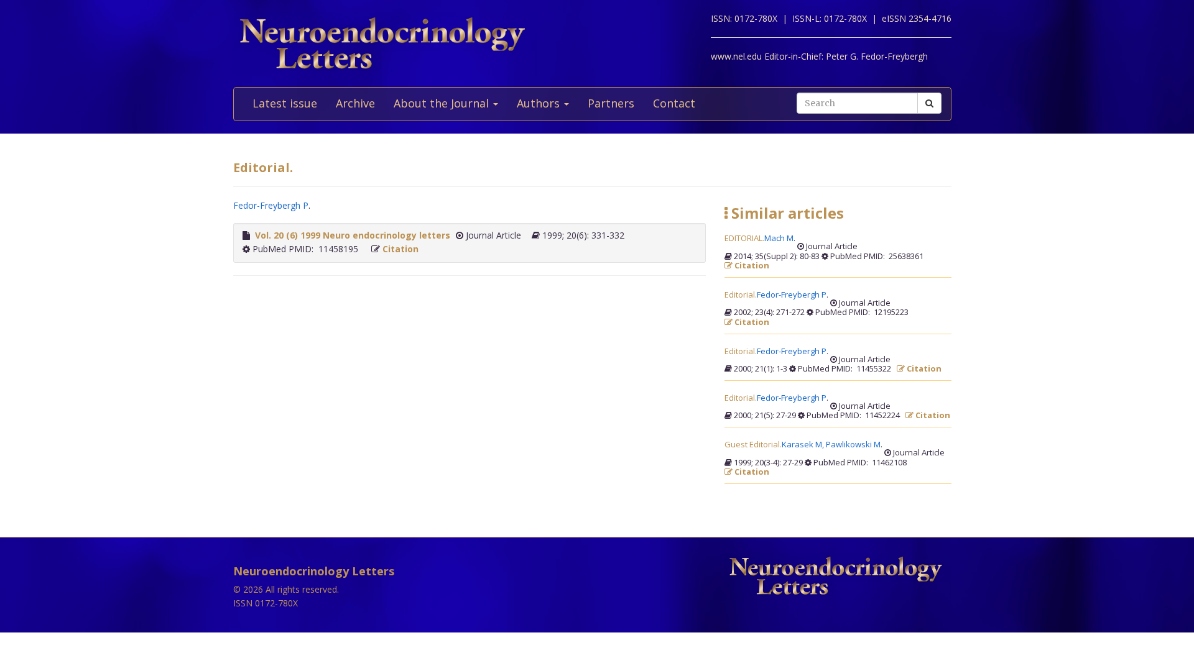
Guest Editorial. (753, 445)
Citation (400, 249)
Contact (674, 103)
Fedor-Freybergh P (270, 205)
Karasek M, (804, 445)
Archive (355, 103)
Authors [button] (540, 103)
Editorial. (740, 295)
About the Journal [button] (443, 103)
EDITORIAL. (744, 239)
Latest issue (284, 103)
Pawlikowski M (853, 445)
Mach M (779, 239)
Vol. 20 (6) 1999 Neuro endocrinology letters (352, 235)
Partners (611, 103)
